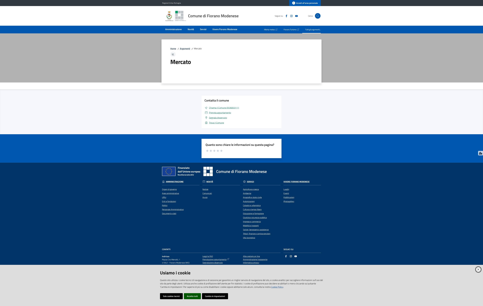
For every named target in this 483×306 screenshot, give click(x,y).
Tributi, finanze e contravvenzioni (256, 233)
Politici (164, 205)
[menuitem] (173, 29)
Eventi (286, 193)
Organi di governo (169, 189)
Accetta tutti (192, 296)
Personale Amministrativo (173, 209)
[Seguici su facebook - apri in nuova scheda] (285, 15)
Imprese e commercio (252, 221)
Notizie (205, 189)
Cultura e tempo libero (252, 209)
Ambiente (247, 193)
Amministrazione (175, 181)
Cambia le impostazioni (215, 296)
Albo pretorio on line (251, 256)
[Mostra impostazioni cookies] (480, 153)
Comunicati (207, 193)
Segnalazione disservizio (213, 262)
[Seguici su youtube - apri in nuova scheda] (295, 15)
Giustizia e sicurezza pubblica (255, 217)
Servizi (250, 181)
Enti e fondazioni (169, 201)
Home (173, 48)
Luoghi (286, 189)
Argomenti (185, 48)
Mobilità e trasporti (251, 225)
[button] (318, 16)
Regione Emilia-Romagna (171, 3)
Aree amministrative (170, 193)
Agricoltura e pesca (251, 189)
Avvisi (205, 197)
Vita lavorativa (249, 237)
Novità (209, 181)
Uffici (164, 197)
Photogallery (289, 201)
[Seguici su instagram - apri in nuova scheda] (290, 15)
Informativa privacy (251, 262)
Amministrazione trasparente (255, 259)
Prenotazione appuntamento (215, 259)
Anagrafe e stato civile (252, 197)
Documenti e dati (169, 213)
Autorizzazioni (249, 201)
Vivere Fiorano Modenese (297, 181)
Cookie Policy (277, 287)
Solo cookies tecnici (171, 296)
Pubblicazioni (289, 197)
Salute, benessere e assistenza (256, 229)
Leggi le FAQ (208, 256)
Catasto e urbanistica (252, 205)
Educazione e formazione (253, 213)
